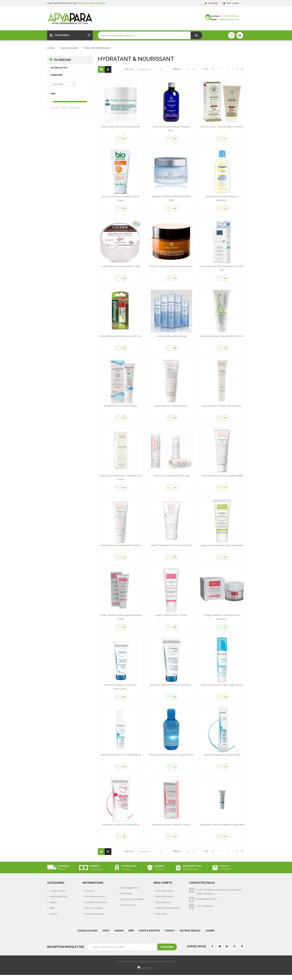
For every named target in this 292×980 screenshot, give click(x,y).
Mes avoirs (161, 913)
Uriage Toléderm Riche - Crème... (171, 615)
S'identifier (213, 3)
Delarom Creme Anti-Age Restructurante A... (171, 266)
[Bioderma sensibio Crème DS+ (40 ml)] (171, 799)
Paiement (95, 866)
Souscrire (167, 946)
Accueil (51, 48)
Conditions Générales (96, 902)
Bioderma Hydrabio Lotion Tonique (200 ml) (171, 754)
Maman (53, 902)
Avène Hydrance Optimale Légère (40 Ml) (222, 475)
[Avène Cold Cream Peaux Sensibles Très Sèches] (120, 450)
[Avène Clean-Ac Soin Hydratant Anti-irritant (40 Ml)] (171, 381)
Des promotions (192, 866)
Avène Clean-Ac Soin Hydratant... (171, 405)
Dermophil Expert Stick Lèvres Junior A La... (120, 336)
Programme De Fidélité (131, 899)
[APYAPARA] (70, 18)
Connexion (100, 3)
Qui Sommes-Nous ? (95, 896)
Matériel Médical (190, 930)
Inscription (85, 3)
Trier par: (128, 69)
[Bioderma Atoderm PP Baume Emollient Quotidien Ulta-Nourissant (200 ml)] (171, 660)
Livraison (63, 866)
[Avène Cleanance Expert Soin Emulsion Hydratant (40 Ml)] (222, 381)
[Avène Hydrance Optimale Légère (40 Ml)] (222, 450)
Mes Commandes (165, 890)
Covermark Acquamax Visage (171, 336)
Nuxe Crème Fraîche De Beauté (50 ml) (120, 126)
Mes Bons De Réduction (168, 908)
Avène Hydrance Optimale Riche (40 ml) (121, 545)
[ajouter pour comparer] (124, 138)
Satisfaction (128, 866)
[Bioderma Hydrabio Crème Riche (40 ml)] (120, 729)
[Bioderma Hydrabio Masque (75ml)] (222, 729)
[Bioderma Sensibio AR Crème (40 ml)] (120, 799)
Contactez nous (128, 904)
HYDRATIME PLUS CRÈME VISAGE (120, 405)
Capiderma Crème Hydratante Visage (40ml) (222, 824)
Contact (225, 866)
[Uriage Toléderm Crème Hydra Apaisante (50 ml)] (120, 590)
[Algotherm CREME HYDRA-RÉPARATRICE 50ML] (171, 171)
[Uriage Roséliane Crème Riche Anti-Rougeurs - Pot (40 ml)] (222, 590)
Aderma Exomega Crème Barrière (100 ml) (222, 336)
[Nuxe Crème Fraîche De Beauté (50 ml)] (120, 101)
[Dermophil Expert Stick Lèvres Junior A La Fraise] (120, 311)
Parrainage (126, 893)
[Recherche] (196, 35)
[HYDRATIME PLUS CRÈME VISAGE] (120, 381)
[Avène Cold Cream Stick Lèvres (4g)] (171, 450)
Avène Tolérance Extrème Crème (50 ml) (171, 545)
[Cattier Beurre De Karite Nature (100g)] (120, 241)
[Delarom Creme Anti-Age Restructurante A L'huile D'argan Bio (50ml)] (171, 241)
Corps (106, 930)
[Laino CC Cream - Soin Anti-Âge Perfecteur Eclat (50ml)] (222, 101)
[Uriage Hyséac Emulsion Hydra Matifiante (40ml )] (222, 520)
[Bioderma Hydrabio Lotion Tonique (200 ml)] (171, 729)
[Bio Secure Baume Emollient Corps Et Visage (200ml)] (120, 171)
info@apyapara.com (206, 898)
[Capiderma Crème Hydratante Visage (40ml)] (222, 799)
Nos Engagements (129, 887)
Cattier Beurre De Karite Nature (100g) (120, 266)
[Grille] (101, 69)
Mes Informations (165, 896)
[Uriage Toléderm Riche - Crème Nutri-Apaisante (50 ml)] (171, 590)
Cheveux (170, 930)
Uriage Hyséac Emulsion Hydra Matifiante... (222, 545)
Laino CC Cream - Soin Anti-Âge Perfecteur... (222, 126)
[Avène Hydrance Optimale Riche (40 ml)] (120, 520)
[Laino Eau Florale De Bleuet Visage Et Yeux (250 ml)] (171, 101)
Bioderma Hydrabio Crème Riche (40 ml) (121, 754)
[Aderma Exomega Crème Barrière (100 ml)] (222, 311)
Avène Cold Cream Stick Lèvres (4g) (171, 475)
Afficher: (177, 69)
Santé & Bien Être (58, 896)
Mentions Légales (94, 908)
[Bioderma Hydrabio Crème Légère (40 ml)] (222, 660)
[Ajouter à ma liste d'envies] (118, 138)
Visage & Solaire (69, 48)
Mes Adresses (163, 902)
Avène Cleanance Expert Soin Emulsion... (222, 405)
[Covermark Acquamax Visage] (171, 311)
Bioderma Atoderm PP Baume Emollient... (171, 684)
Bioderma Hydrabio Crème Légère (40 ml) (222, 684)
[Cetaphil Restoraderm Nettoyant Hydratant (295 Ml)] (222, 171)
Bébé (52, 908)
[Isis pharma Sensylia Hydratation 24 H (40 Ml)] (222, 241)
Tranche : (55, 107)
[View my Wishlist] (239, 35)
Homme (53, 913)
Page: (206, 68)
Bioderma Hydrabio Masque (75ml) (222, 754)
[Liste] (108, 69)
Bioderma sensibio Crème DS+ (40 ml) (171, 824)
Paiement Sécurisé (94, 913)
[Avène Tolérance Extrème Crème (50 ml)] (171, 520)
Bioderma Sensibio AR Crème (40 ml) (120, 824)
